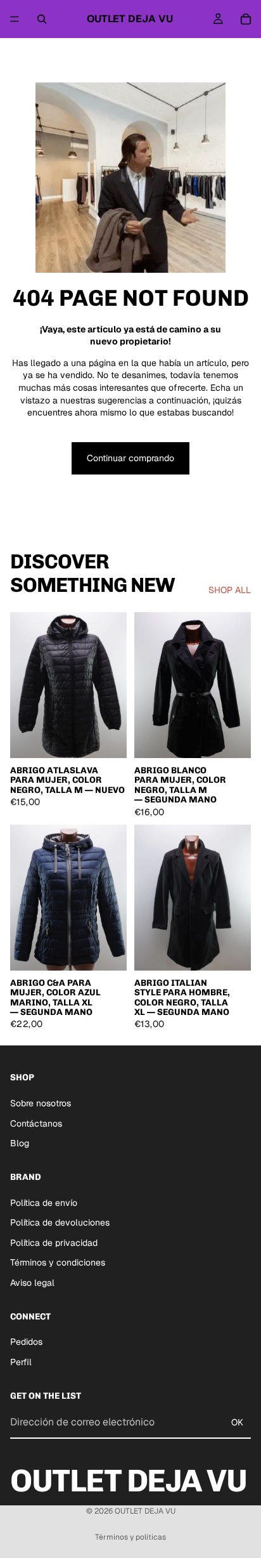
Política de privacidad (54, 1242)
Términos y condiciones (57, 1262)
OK (237, 1422)
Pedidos (26, 1341)
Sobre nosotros (40, 1103)
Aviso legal (32, 1282)
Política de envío (43, 1202)
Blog (19, 1143)
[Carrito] (246, 19)
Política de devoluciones (60, 1222)
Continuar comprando (130, 458)
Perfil (21, 1362)
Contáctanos (36, 1123)
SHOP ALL (229, 590)
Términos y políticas (130, 1537)
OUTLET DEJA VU (145, 1511)
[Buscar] (42, 19)
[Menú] (14, 19)
